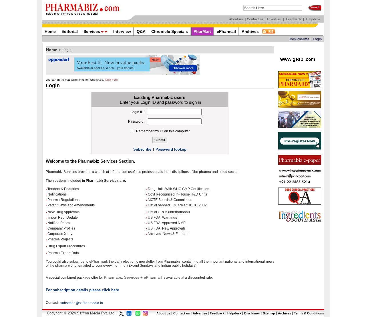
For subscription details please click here (82, 290)
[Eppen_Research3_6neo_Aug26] (123, 73)
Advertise (200, 313)
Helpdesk (234, 313)
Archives (284, 313)
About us (163, 313)
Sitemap (269, 313)
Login (317, 39)
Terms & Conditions (309, 313)
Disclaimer (252, 313)
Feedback (217, 313)
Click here (111, 79)
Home (51, 49)
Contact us (181, 313)
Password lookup (171, 149)
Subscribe (142, 149)
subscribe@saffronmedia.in (81, 303)
